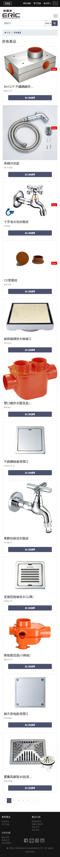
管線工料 (35, 827)
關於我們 (5, 837)
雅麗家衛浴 (36, 821)
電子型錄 (37, 3)
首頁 (9, 33)
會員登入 (47, 3)
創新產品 (5, 821)
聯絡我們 (5, 840)
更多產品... (36, 830)
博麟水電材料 (37, 824)
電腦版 (7, 3)
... (32, 800)
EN (55, 3)
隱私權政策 (6, 843)
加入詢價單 (30, 97)
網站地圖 (27, 3)
